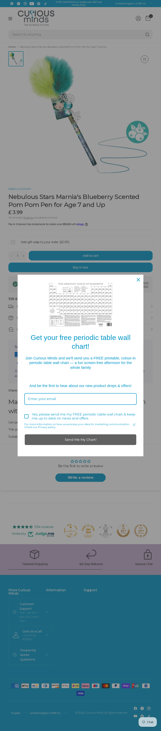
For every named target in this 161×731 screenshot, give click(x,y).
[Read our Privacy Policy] (134, 424)
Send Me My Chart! (80, 440)
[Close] (138, 280)
